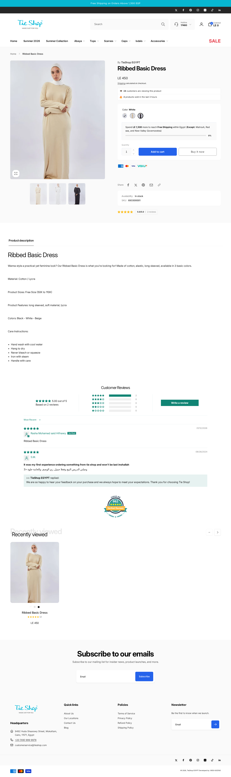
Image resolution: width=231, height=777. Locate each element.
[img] (31, 428)
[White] (125, 116)
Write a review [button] (179, 402)
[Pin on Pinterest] (143, 185)
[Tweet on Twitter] (135, 185)
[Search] (163, 24)
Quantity (125, 145)
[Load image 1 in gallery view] (38, 193)
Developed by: (204, 770)
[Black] (140, 116)
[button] (214, 24)
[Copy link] (159, 185)
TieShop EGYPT (129, 62)
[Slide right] (217, 532)
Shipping (121, 83)
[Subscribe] (215, 724)
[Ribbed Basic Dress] (34, 597)
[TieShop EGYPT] (26, 714)
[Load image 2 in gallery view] (57, 193)
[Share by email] (151, 185)
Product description (21, 240)
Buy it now (197, 151)
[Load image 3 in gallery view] (76, 193)
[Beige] (132, 116)
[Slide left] (209, 532)
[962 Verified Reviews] (115, 519)
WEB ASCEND (215, 770)
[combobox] (129, 24)
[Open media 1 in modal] (57, 119)
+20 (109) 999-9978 (25, 740)
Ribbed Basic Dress (35, 612)
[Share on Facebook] (128, 185)
